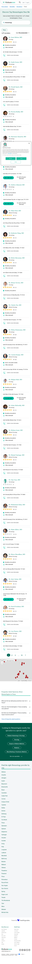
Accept (21, 158)
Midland (3, 864)
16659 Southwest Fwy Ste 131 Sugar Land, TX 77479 (15, 199)
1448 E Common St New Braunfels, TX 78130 (14, 295)
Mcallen (3, 861)
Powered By (14, 920)
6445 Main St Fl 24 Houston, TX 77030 (12, 173)
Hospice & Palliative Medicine (16, 743)
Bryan (3, 790)
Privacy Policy (10, 153)
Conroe (3, 799)
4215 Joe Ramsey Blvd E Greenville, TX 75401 (14, 569)
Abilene (3, 772)
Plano (3, 876)
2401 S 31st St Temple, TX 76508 (11, 544)
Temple (3, 897)
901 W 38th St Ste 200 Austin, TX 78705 (12, 52)
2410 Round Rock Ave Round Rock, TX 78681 (14, 223)
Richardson (4, 879)
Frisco (3, 823)
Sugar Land (4, 894)
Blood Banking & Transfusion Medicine (17, 751)
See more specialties (15, 756)
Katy (2, 846)
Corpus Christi (5, 802)
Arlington (3, 778)
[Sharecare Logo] (10, 2)
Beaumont (4, 784)
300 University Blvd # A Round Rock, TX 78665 (14, 76)
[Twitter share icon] (27, 950)
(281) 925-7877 (8, 178)
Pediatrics (16, 747)
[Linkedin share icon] (25, 950)
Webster (3, 909)
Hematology (19, 6)
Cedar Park (4, 796)
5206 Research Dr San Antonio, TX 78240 (13, 469)
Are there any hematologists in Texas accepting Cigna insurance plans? (13, 713)
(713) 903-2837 (8, 398)
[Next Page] (25, 655)
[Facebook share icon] (20, 950)
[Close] (29, 143)
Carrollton (4, 793)
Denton (3, 811)
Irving (2, 843)
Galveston (4, 826)
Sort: (21, 33)
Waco (2, 906)
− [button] (2, 663)
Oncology (16, 739)
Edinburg (3, 814)
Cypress (3, 805)
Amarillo (3, 775)
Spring (3, 891)
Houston (3, 837)
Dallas (3, 808)
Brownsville (4, 787)
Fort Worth (4, 820)
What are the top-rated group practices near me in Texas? (14, 701)
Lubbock (3, 852)
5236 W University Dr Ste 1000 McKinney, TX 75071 (15, 344)
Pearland (3, 873)
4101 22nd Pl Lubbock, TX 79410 (11, 101)
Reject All (10, 158)
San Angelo (4, 885)
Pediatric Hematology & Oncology (16, 735)
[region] (16, 153)
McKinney (4, 858)
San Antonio (4, 888)
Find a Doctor (4, 6)
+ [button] (2, 661)
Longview (4, 849)
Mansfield (4, 855)
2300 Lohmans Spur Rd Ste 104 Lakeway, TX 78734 (15, 369)
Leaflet (18, 680)
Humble (3, 840)
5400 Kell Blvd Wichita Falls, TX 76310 (12, 126)
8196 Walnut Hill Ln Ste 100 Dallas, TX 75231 (13, 247)
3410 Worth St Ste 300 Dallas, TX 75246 (12, 272)
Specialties (12, 6)
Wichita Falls (4, 912)
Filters (4, 30)
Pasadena (4, 870)
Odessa (3, 867)
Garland (3, 828)
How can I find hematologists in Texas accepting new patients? (14, 707)
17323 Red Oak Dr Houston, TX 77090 (12, 319)
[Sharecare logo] (16, 949)
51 (22, 655)
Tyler (2, 903)
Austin (3, 781)
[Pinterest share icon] (29, 950)
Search (20, 2)
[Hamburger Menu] (4, 2)
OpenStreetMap (24, 680)
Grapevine (4, 831)
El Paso (3, 817)
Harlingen (4, 834)
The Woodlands (5, 900)
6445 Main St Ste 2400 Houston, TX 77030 (13, 394)
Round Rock (4, 882)
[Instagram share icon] (22, 950)
